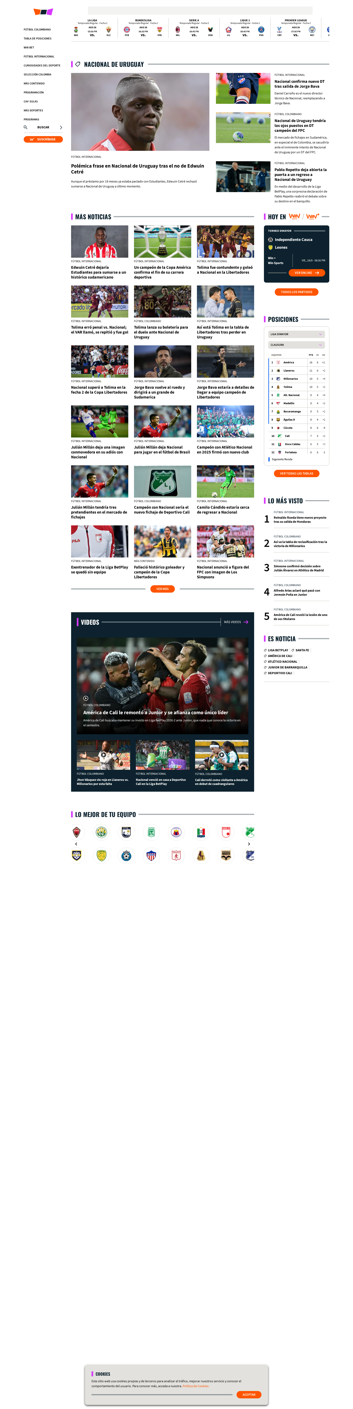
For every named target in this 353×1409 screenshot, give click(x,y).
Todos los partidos (296, 292)
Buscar (43, 127)
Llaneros (289, 371)
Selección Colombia (37, 75)
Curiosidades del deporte (42, 66)
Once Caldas (292, 444)
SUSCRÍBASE (46, 139)
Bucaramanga (292, 412)
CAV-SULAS (31, 102)
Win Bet (29, 48)
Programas (31, 120)
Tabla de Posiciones (37, 39)
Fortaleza (291, 452)
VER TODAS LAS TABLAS (296, 473)
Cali (287, 436)
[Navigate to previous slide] (76, 844)
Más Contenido (34, 84)
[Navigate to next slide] (249, 844)
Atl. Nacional (291, 395)
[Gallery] (162, 844)
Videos (90, 622)
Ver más (162, 589)
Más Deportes (33, 111)
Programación (34, 93)
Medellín (289, 403)
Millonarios (291, 379)
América (289, 362)
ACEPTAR (249, 1394)
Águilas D (289, 420)
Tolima (288, 387)
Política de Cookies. (196, 1386)
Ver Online (303, 273)
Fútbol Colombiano (37, 30)
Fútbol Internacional (39, 57)
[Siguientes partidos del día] (324, 28)
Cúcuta (288, 428)
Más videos (232, 622)
